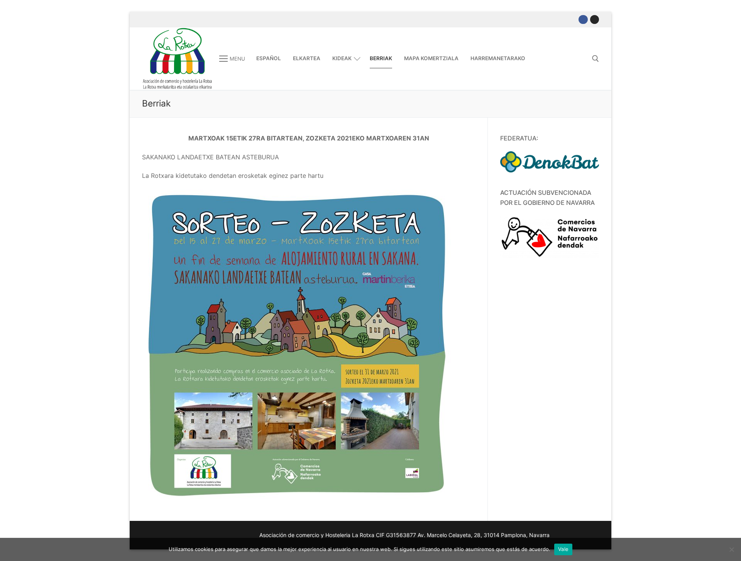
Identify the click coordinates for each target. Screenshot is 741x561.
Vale (563, 549)
